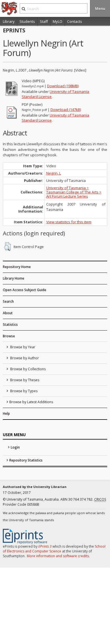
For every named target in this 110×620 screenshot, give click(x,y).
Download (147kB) (65, 109)
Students (27, 21)
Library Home (13, 278)
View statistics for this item (68, 221)
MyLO (57, 21)
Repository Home (17, 266)
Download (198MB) (63, 85)
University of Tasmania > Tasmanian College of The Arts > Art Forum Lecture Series (74, 192)
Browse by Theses (24, 380)
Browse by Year (22, 347)
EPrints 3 (45, 546)
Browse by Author (24, 358)
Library (9, 21)
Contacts (74, 21)
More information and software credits (58, 556)
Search (8, 301)
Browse (9, 336)
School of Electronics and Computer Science (54, 549)
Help (6, 413)
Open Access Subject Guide (24, 289)
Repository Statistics (26, 460)
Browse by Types (23, 391)
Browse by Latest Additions (31, 402)
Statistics (10, 324)
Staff (44, 21)
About (8, 313)
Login (15, 447)
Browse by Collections (27, 369)
